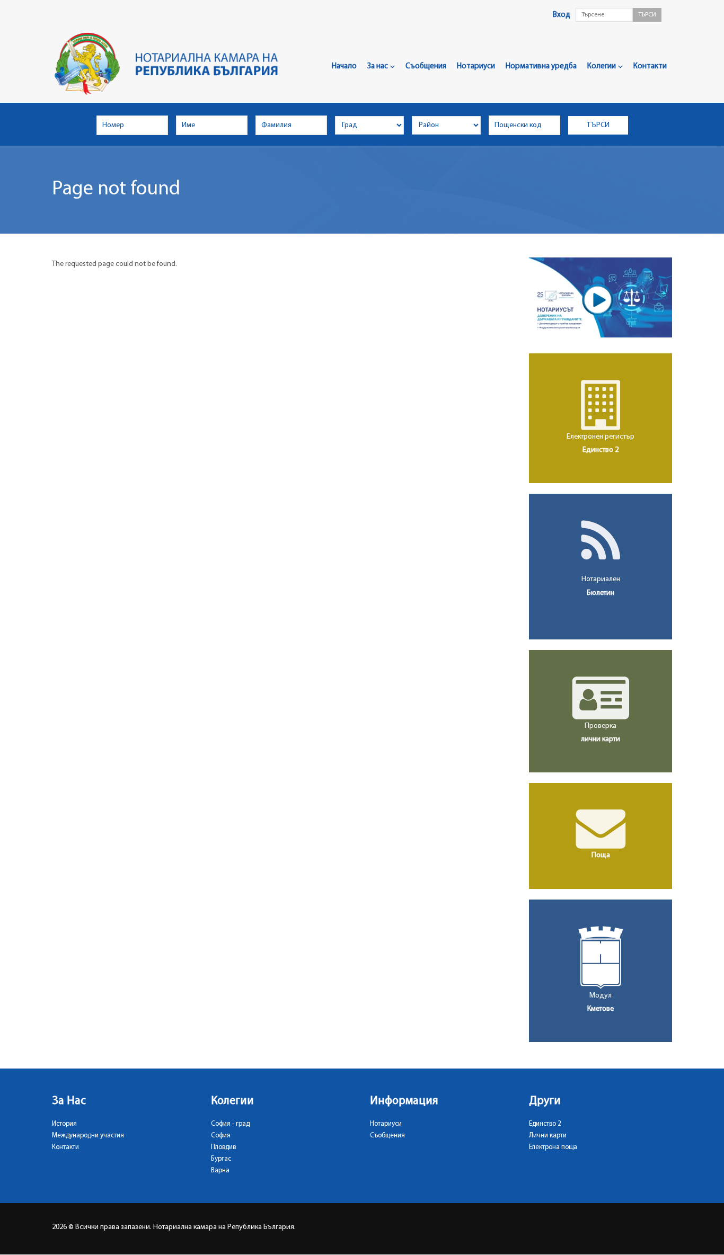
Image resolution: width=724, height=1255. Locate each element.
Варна (220, 1170)
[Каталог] (170, 63)
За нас (377, 66)
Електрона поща (553, 1147)
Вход (561, 15)
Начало (344, 66)
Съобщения (425, 66)
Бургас (221, 1158)
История (64, 1123)
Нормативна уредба (541, 66)
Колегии (601, 66)
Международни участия (88, 1135)
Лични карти (548, 1135)
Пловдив (223, 1147)
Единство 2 (545, 1123)
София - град (230, 1123)
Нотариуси (476, 66)
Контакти (650, 66)
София (221, 1135)
